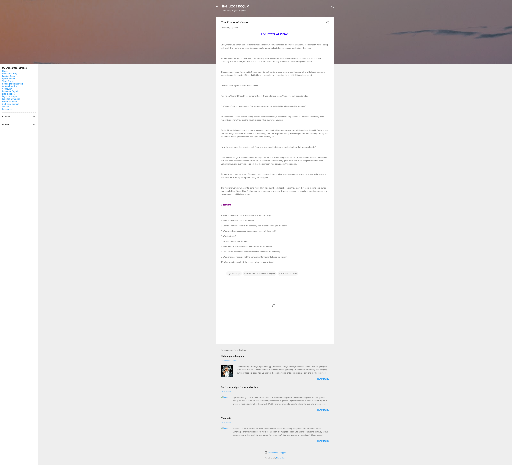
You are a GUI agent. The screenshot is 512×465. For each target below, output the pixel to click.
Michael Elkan (280, 458)
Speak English (8, 78)
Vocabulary (7, 89)
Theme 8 (226, 418)
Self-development (10, 104)
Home (5, 71)
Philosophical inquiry (232, 356)
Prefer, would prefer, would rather (239, 387)
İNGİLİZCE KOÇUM (235, 6)
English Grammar (10, 76)
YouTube (6, 106)
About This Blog (9, 73)
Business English (10, 91)
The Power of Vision (288, 273)
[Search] (332, 7)
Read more (323, 379)
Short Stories (8, 81)
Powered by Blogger (277, 453)
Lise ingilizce (8, 94)
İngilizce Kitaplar (10, 96)
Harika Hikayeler (9, 101)
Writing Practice (9, 86)
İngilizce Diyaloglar (11, 99)
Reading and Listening (12, 83)
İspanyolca (7, 109)
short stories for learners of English (259, 273)
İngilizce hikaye (234, 273)
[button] (327, 23)
